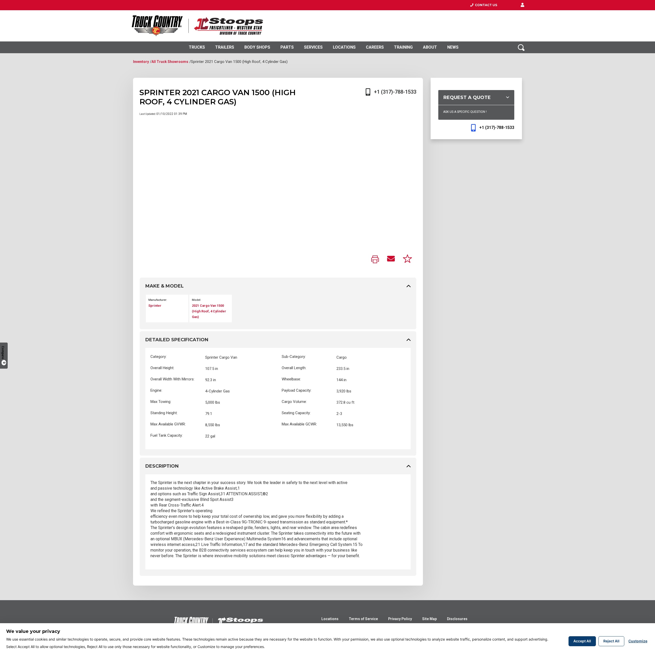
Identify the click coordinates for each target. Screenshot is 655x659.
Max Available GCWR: (299, 424)
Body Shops (257, 47)
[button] (522, 5)
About (430, 47)
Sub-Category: (294, 356)
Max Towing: (160, 401)
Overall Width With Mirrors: (172, 379)
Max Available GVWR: (168, 424)
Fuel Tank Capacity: (166, 435)
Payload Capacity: (296, 390)
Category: (158, 356)
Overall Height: (162, 368)
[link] (375, 260)
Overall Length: (294, 368)
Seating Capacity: (296, 413)
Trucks (197, 47)
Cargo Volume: (294, 401)
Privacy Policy (400, 619)
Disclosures (457, 619)
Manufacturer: (157, 300)
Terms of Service (363, 619)
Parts (287, 47)
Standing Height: (164, 413)
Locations (344, 47)
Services (313, 47)
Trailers (224, 47)
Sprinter (154, 305)
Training (403, 47)
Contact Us (485, 5)
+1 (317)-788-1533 (395, 92)
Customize (637, 641)
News (452, 47)
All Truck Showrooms (169, 62)
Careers (375, 47)
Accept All (582, 641)
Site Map (429, 619)
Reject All (611, 641)
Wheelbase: (291, 379)
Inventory (141, 62)
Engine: (156, 390)
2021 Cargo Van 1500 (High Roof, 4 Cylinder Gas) (209, 311)
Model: (196, 300)
